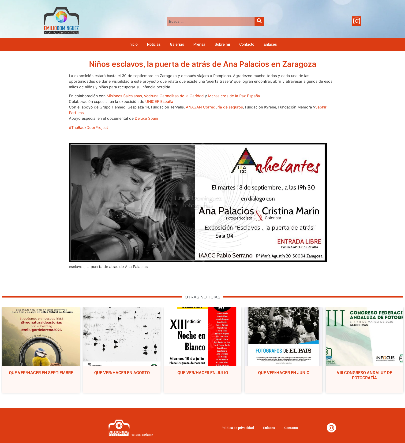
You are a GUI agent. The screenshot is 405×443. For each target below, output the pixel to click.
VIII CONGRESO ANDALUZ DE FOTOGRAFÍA (364, 375)
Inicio (133, 44)
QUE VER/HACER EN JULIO (202, 372)
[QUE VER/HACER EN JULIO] (202, 336)
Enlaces (270, 44)
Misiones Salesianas (124, 95)
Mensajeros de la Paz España (234, 95)
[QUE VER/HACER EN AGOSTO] (122, 336)
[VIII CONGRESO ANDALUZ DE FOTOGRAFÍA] (364, 336)
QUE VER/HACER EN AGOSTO (122, 372)
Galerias (177, 44)
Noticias (154, 44)
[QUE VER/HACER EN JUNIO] (283, 336)
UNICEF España (159, 101)
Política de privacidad (237, 428)
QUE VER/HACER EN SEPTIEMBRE (41, 372)
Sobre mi (222, 44)
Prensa (199, 44)
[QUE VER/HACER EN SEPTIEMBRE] (41, 336)
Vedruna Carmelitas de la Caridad (174, 95)
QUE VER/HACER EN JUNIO (283, 372)
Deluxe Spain (146, 118)
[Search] (259, 21)
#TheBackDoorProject (88, 127)
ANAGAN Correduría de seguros (214, 107)
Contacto (246, 44)
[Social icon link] (356, 21)
